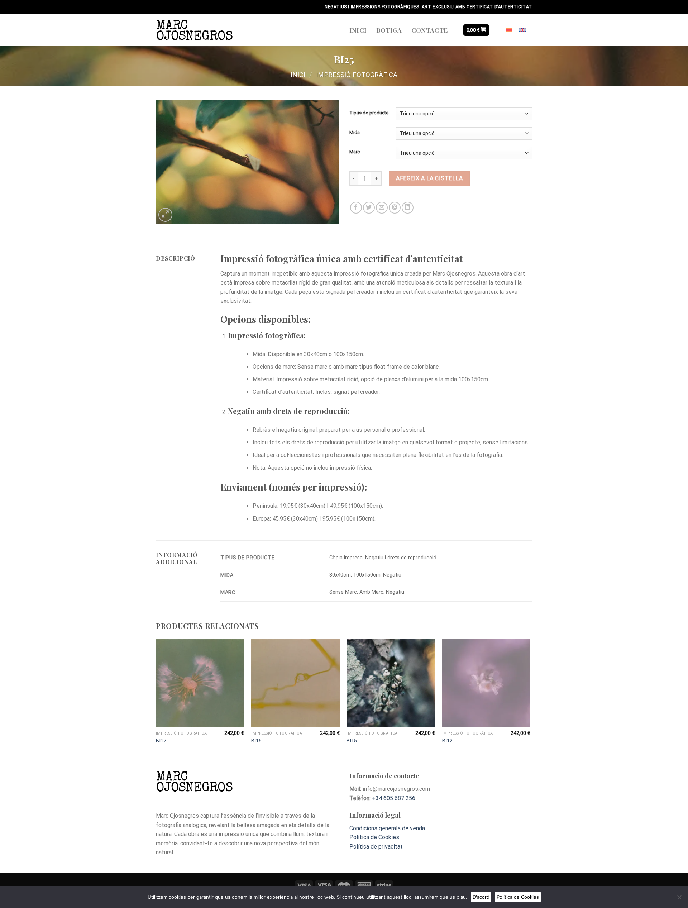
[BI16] (295, 683)
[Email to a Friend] (382, 208)
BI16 (256, 741)
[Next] (530, 699)
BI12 (447, 741)
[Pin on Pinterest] (395, 208)
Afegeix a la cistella (429, 178)
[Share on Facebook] (356, 208)
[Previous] (156, 699)
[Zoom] (165, 215)
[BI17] (200, 683)
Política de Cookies (374, 837)
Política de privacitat (376, 846)
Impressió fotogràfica (356, 74)
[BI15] (391, 683)
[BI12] (486, 683)
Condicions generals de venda (387, 828)
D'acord (481, 897)
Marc (354, 151)
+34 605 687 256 (393, 798)
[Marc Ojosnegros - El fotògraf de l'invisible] (195, 30)
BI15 (352, 741)
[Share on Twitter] (369, 208)
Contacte (429, 30)
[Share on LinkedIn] (408, 208)
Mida (354, 132)
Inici (358, 30)
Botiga (389, 30)
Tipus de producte (369, 112)
